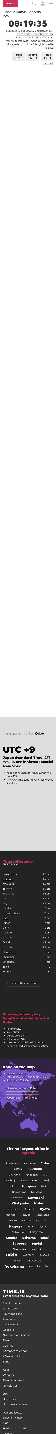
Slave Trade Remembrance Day (35, 34)
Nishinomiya (18, 1232)
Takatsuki (36, 1249)
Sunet (6, 1361)
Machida (11, 1214)
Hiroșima (29, 1186)
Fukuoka (34, 1169)
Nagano (26, 1220)
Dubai (6, 942)
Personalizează (12, 1412)
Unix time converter (16, 1404)
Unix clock (9, 1399)
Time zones (10, 1319)
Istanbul (7, 932)
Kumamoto (12, 1209)
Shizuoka (19, 1249)
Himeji (45, 1180)
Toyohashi (28, 1255)
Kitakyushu (20, 1203)
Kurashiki (29, 1209)
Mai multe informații (17, 41)
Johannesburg (11, 913)
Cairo (6, 927)
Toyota (18, 1260)
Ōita (47, 1266)
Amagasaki (12, 1163)
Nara (30, 1226)
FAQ (5, 1423)
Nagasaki (40, 1220)
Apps (6, 1369)
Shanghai (8, 957)
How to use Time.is (15, 1428)
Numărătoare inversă (16, 1335)
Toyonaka (43, 1255)
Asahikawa (29, 1163)
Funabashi (31, 1174)
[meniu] (51, 3)
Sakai (44, 1237)
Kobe (38, 1203)
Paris (18, 56)
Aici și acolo (10, 1308)
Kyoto (45, 1209)
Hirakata (12, 1186)
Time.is (10, 3)
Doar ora (8, 1329)
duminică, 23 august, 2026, (29, 31)
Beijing (32, 56)
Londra (7, 908)
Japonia (28, 1153)
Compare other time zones (22, 983)
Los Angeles (10, 874)
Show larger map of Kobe (21, 1088)
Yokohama (14, 1266)
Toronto (7, 888)
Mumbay (8, 947)
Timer (6, 1340)
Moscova (8, 937)
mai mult (48, 63)
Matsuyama (42, 1214)
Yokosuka (34, 1266)
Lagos (6, 903)
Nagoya (16, 1226)
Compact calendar (15, 1351)
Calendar (9, 1345)
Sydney (7, 971)
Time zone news (13, 1380)
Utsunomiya (33, 1260)
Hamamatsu (29, 1180)
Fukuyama (13, 1174)
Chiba (44, 1163)
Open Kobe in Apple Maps (22, 1097)
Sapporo (19, 1243)
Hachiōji (10, 1180)
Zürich (6, 923)
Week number (12, 1356)
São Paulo (8, 893)
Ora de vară (10, 1324)
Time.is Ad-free (12, 1418)
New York (8, 884)
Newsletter (10, 1385)
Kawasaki (36, 1197)
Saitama (29, 1238)
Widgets (8, 1375)
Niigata (42, 1226)
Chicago (7, 879)
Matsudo (25, 1214)
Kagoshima (19, 1192)
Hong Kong (9, 952)
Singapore (9, 962)
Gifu (45, 1174)
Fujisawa (18, 1169)
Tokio (47, 56)
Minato (13, 1220)
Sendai (36, 1243)
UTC (5, 898)
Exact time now (13, 1303)
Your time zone (12, 1313)
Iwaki (44, 1186)
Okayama (36, 1232)
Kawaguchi (17, 1197)
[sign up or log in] (43, 4)
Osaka (12, 1238)
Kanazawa (36, 1192)
